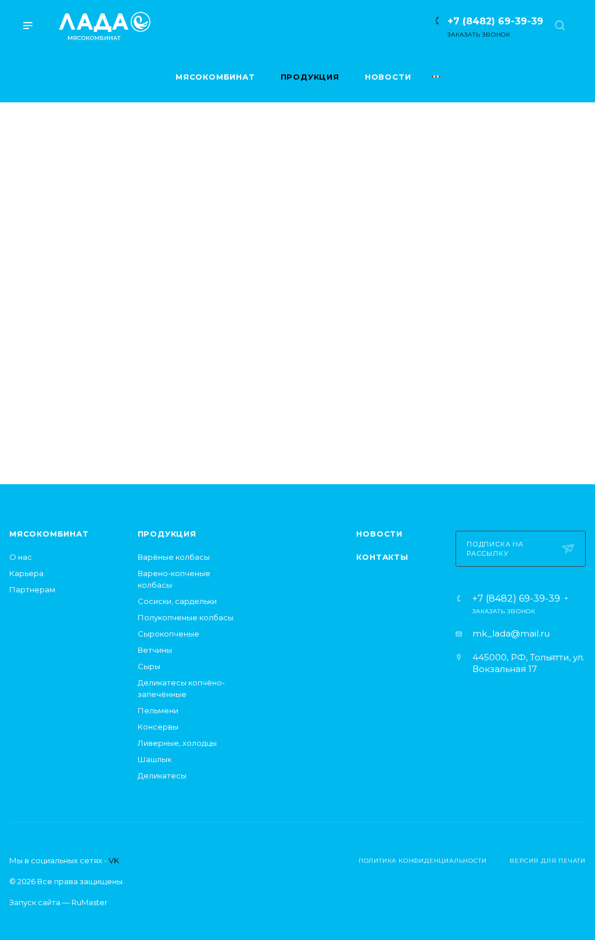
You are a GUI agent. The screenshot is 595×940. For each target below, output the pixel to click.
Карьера (26, 573)
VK (114, 860)
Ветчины (155, 650)
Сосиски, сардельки (177, 601)
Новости (379, 533)
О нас (20, 557)
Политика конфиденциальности (423, 860)
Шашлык (154, 759)
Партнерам (32, 589)
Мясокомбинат (49, 533)
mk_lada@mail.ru (511, 633)
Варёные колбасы (174, 557)
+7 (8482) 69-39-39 (495, 21)
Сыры (149, 666)
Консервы (158, 726)
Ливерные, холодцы (177, 743)
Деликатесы (162, 775)
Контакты (382, 557)
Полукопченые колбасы (186, 617)
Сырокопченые (168, 633)
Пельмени (158, 710)
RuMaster (89, 902)
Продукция (167, 533)
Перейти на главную (297, 412)
